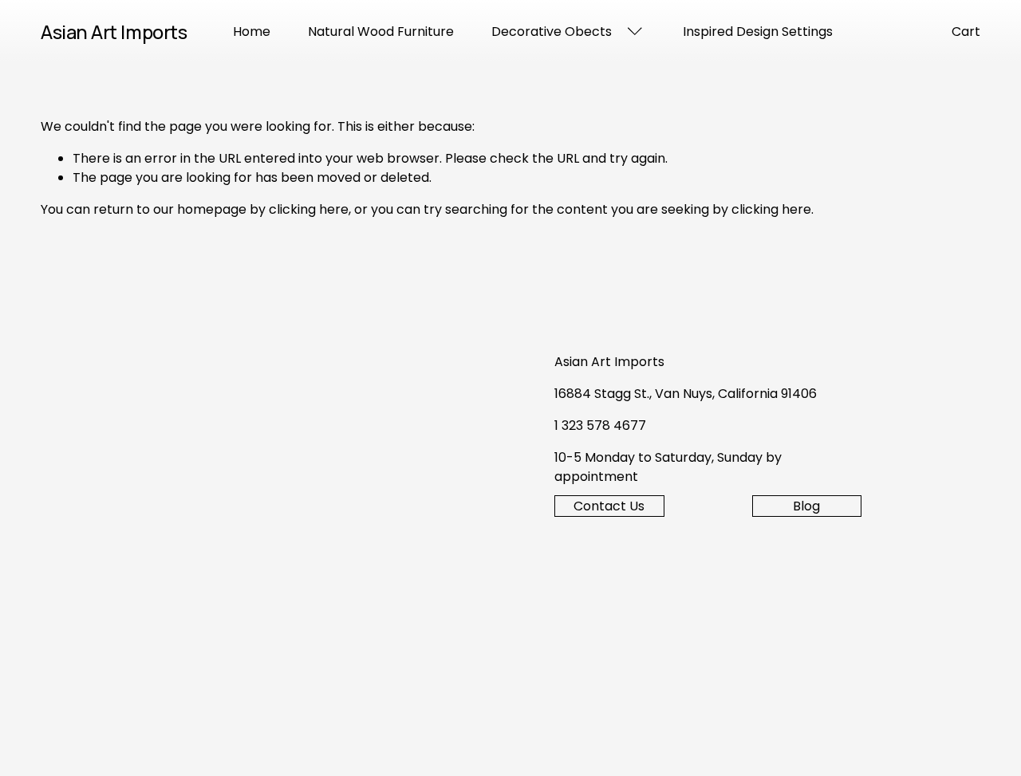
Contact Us (609, 506)
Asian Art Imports (114, 32)
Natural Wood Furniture (381, 31)
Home (251, 31)
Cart (966, 31)
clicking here (309, 209)
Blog (806, 506)
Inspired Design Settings (758, 31)
